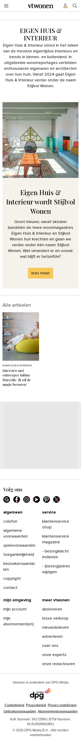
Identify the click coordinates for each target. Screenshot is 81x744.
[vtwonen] (40, 5)
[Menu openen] (6, 6)
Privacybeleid (36, 705)
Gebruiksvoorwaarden (20, 711)
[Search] (75, 6)
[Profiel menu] (66, 6)
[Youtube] (36, 499)
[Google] (6, 499)
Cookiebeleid (14, 705)
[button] (62, 705)
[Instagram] (26, 499)
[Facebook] (16, 499)
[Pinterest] (46, 499)
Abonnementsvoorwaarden (58, 711)
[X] (56, 499)
